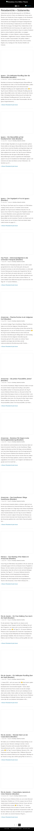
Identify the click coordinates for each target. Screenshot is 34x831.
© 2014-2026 (6, 828)
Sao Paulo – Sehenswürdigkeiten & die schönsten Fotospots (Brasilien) (14, 259)
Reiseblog (15, 79)
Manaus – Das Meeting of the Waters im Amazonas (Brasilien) (15, 557)
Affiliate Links (26, 828)
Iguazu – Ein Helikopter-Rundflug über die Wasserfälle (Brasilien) (15, 76)
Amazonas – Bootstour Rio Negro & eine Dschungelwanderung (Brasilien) (15, 439)
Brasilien (23, 79)
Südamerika (19, 79)
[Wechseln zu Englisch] (28, 6)
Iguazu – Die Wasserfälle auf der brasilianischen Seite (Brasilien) (12, 138)
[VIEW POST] (17, 61)
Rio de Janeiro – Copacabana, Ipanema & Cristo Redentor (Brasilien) (15, 793)
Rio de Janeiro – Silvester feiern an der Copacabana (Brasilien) (14, 736)
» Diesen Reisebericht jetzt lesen (9, 104)
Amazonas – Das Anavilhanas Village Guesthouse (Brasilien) (14, 498)
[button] (17, 6)
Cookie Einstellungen (16, 828)
